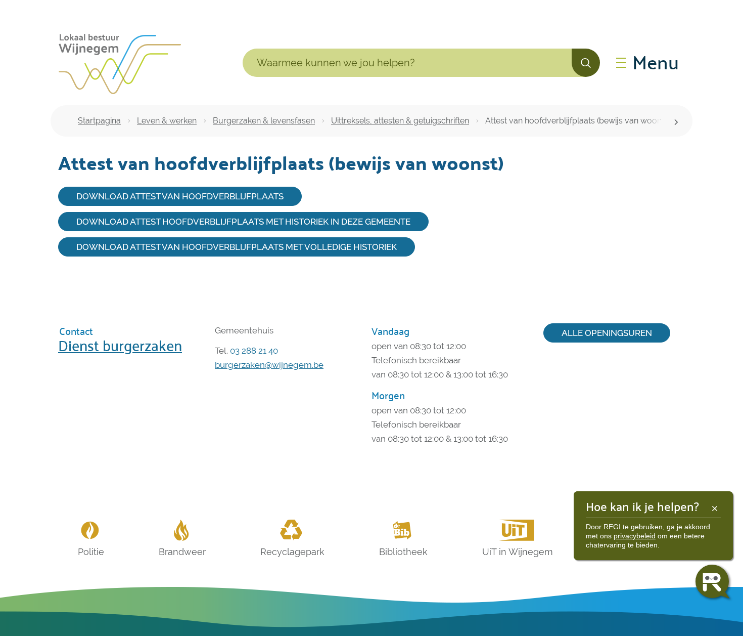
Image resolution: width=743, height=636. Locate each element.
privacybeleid (635, 536)
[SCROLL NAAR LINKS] (676, 121)
